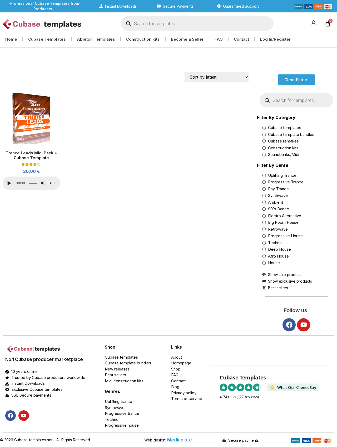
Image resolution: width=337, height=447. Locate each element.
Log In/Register (275, 39)
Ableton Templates (96, 39)
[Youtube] (303, 324)
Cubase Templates (47, 39)
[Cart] (327, 23)
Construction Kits (143, 39)
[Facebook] (289, 324)
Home (11, 39)
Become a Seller (187, 39)
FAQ (219, 39)
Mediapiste (179, 440)
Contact (241, 39)
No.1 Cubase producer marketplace (44, 359)
